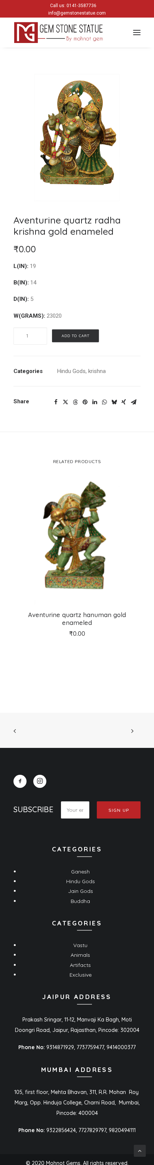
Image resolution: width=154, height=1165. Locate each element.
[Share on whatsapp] (104, 402)
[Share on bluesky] (114, 402)
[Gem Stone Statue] (58, 32)
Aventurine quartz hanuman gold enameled (77, 618)
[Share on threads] (75, 402)
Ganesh (80, 871)
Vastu (80, 945)
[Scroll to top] (140, 1150)
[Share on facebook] (55, 402)
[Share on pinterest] (84, 402)
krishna (97, 371)
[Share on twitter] (65, 402)
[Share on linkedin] (94, 402)
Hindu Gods (71, 371)
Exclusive (81, 974)
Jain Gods (80, 891)
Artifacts (80, 965)
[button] (137, 32)
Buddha (80, 901)
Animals (80, 955)
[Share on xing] (123, 402)
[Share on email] (133, 402)
